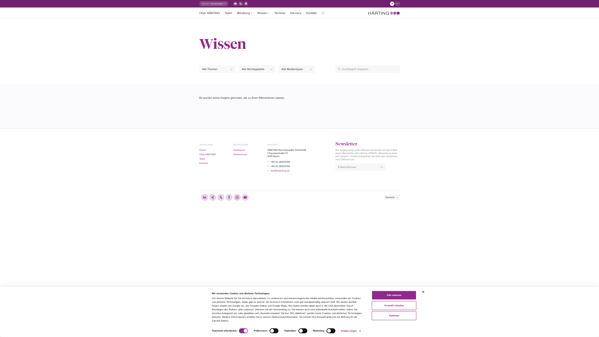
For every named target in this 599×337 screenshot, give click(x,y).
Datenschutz (240, 154)
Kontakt (311, 13)
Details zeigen (349, 331)
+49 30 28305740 (280, 162)
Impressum (239, 150)
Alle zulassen (394, 295)
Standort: (206, 3)
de (392, 4)
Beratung (243, 13)
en (397, 4)
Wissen (262, 13)
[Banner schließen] (423, 292)
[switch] (274, 330)
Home (202, 150)
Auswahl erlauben (394, 305)
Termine (279, 13)
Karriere (295, 13)
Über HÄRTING (209, 13)
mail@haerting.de (280, 170)
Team (228, 13)
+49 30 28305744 (280, 166)
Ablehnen (394, 315)
